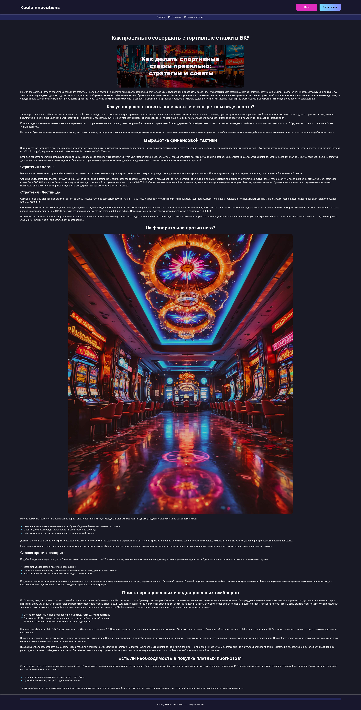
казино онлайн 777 (326, 92)
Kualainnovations (40, 8)
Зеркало (161, 17)
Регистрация (330, 7)
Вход (307, 7)
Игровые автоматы (194, 17)
